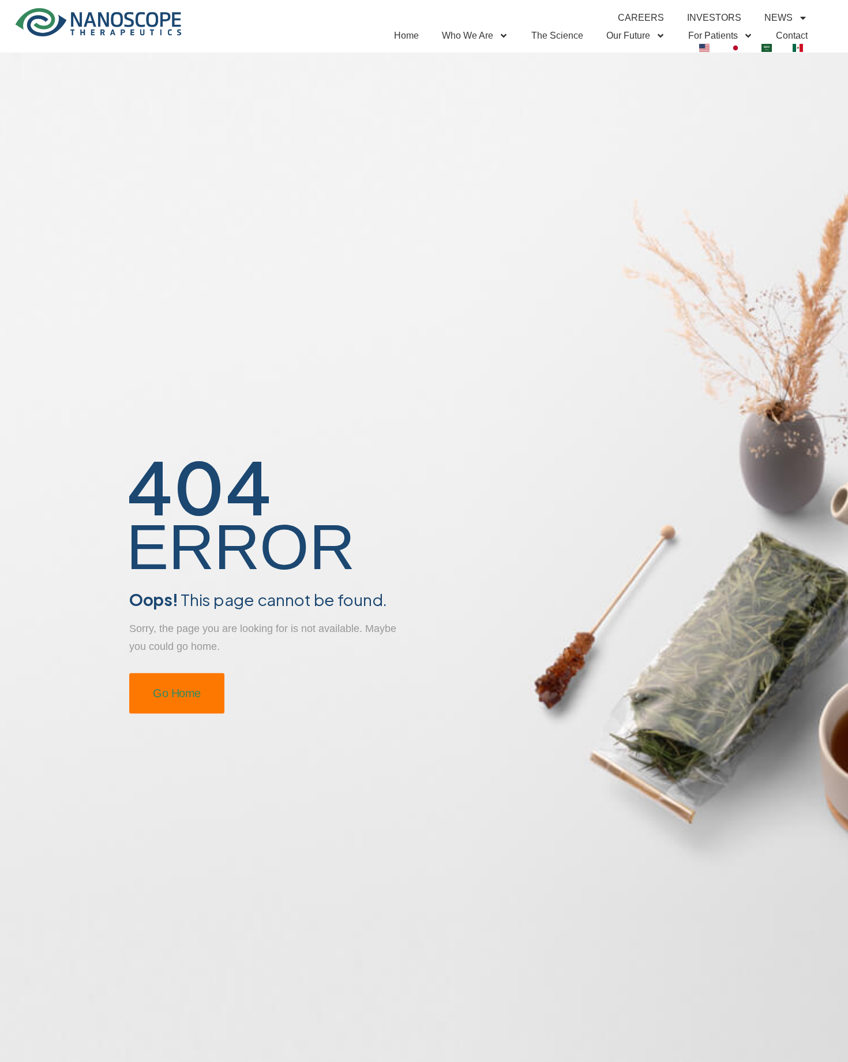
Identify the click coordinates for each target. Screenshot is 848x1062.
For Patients (713, 35)
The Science (557, 35)
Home (406, 35)
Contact (792, 35)
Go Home (177, 693)
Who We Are (467, 35)
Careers (641, 18)
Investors (714, 18)
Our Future (628, 35)
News (778, 18)
